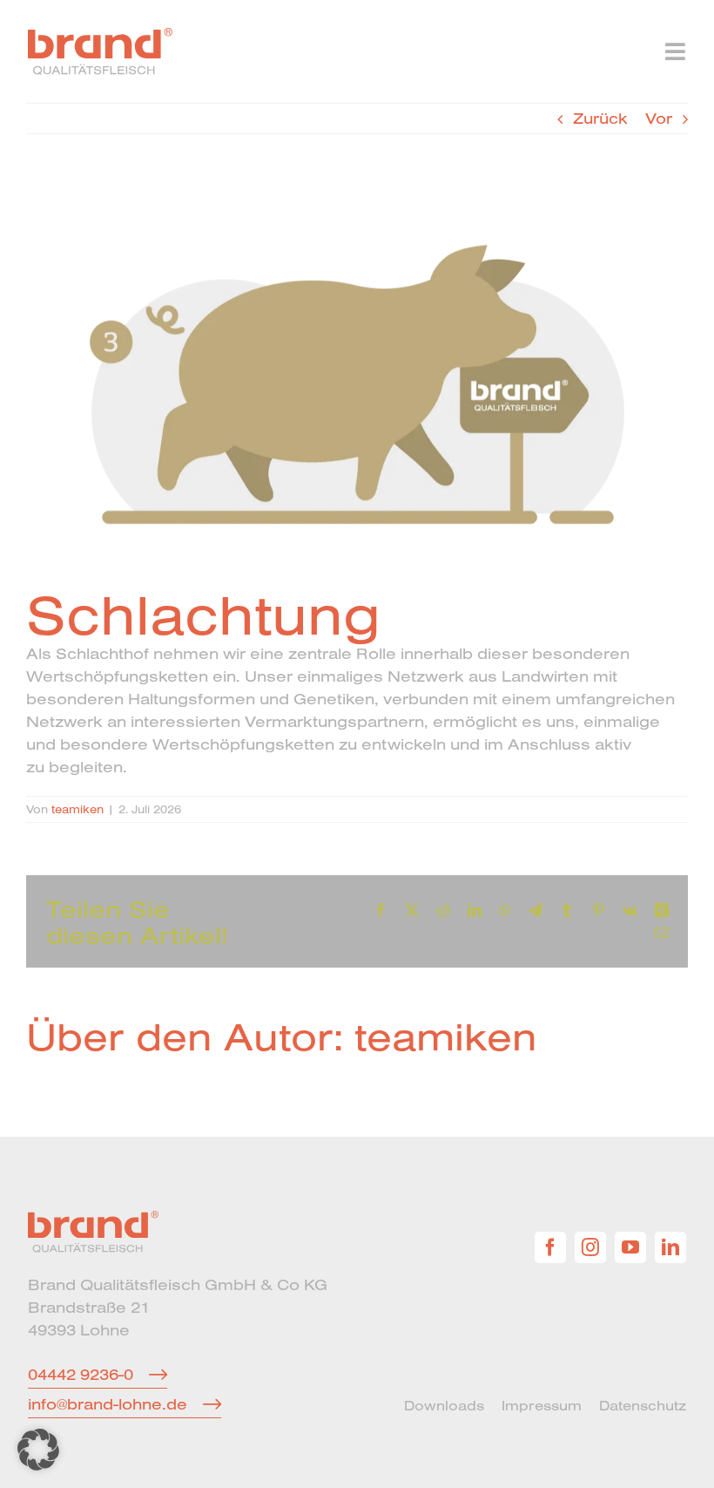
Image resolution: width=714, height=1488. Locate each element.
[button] (38, 1449)
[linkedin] (670, 1247)
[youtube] (630, 1247)
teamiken (77, 809)
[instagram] (590, 1247)
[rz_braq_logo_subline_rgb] (100, 35)
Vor (658, 118)
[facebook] (550, 1247)
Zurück (600, 118)
